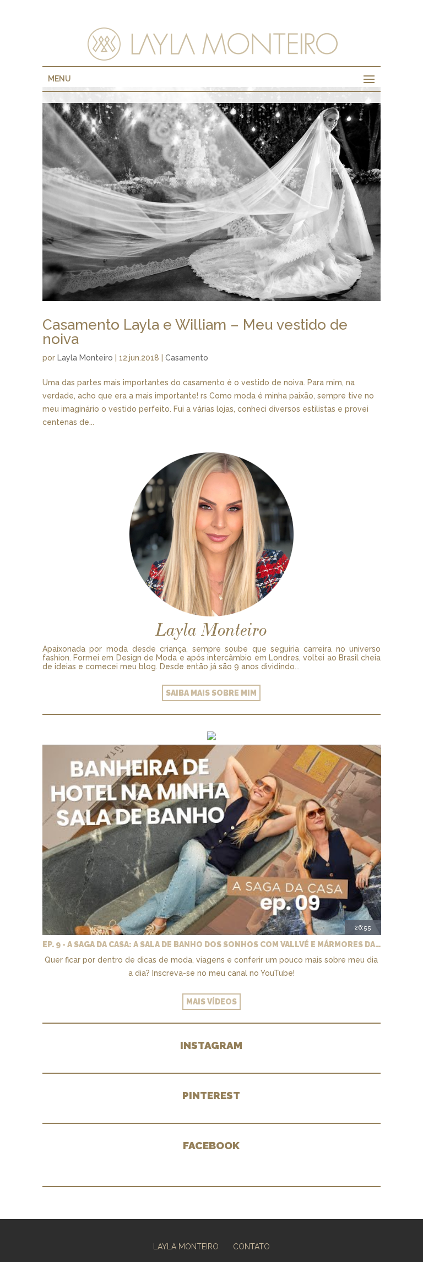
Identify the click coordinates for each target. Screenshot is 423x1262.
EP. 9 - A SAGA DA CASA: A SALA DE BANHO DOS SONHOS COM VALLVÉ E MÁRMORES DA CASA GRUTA (211, 944)
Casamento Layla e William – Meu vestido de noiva (195, 331)
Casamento (186, 357)
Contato (251, 1246)
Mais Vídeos (211, 1001)
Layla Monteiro (85, 357)
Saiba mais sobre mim (211, 693)
